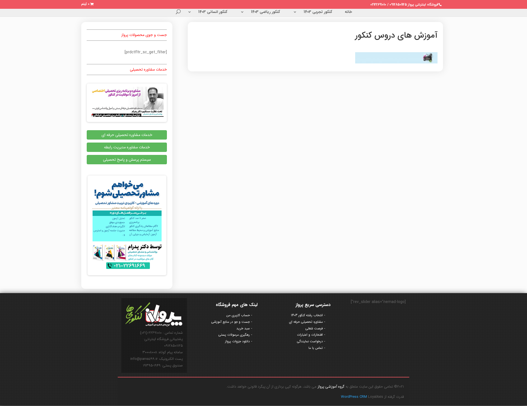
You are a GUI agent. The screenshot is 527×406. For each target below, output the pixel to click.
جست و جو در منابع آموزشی (230, 321)
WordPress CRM (354, 397)
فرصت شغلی (314, 328)
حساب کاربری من (238, 315)
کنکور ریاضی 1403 (265, 12)
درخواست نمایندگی (310, 341)
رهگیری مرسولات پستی (234, 334)
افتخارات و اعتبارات (310, 334)
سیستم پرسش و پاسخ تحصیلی (127, 160)
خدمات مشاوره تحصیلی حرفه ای (127, 135)
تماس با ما (316, 348)
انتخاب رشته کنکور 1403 (307, 315)
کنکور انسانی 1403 (212, 12)
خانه (348, 12)
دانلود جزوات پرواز (237, 341)
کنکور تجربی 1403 (318, 12)
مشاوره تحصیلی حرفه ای (306, 321)
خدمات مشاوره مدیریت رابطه (127, 147)
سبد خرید (243, 328)
